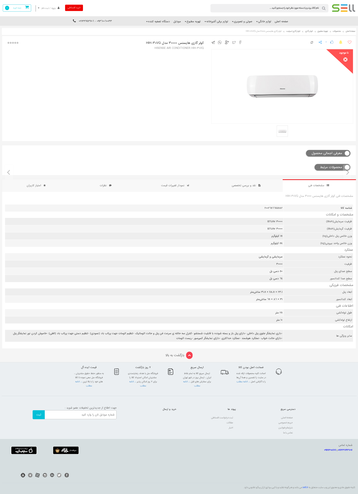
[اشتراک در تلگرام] (214, 42)
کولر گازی (309, 31)
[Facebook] (66, 475)
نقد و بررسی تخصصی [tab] (244, 185)
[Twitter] (59, 475)
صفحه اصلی (281, 21)
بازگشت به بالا (174, 355)
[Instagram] (45, 475)
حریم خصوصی (285, 423)
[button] (48, 8)
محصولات (337, 31)
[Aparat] (37, 475)
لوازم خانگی (264, 21)
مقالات (230, 423)
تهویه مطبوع (194, 21)
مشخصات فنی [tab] (316, 185)
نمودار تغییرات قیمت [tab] (172, 185)
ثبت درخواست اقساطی (222, 418)
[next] (347, 172)
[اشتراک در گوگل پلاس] (227, 42)
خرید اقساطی (74, 8)
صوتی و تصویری (243, 21)
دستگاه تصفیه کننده (159, 21)
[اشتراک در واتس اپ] (220, 42)
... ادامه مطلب (243, 381)
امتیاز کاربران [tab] (34, 185)
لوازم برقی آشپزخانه (217, 21)
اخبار (231, 428)
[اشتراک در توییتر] (235, 42)
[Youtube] (23, 475)
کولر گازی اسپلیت (293, 31)
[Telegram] (30, 475)
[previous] (9, 172)
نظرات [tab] (103, 185)
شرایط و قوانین (285, 428)
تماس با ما (288, 433)
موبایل (177, 21)
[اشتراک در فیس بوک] (241, 42)
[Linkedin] (52, 475)
